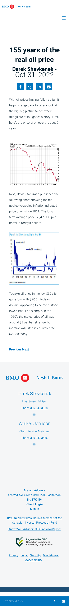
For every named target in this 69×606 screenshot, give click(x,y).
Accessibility (33, 560)
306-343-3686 (39, 438)
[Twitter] (30, 87)
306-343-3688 (39, 408)
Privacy (13, 555)
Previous (15, 349)
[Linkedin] (39, 87)
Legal (24, 555)
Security (35, 555)
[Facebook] (20, 87)
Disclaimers (51, 555)
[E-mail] (49, 87)
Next (25, 349)
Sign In (34, 509)
